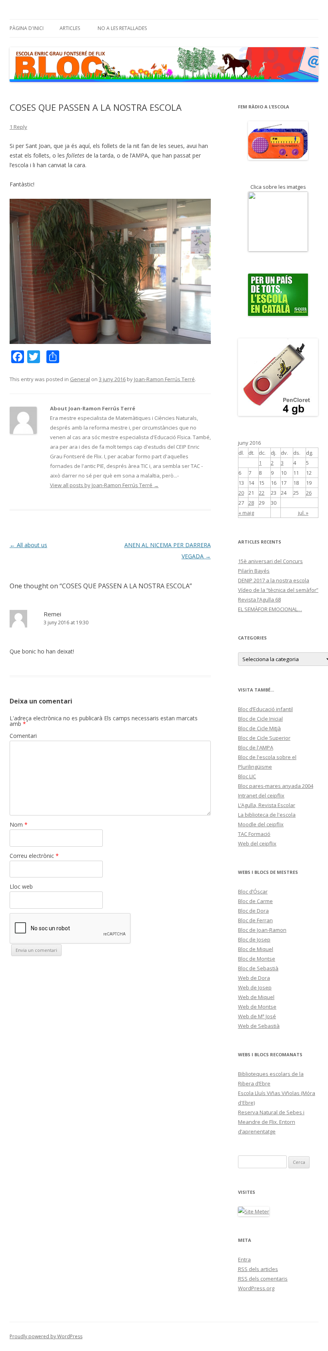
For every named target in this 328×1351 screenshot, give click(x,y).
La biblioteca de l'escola (267, 814)
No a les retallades (122, 28)
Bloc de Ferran (255, 920)
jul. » (303, 512)
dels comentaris (263, 1278)
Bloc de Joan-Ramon (262, 929)
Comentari (23, 735)
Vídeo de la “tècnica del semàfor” (278, 590)
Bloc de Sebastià (258, 968)
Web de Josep (255, 987)
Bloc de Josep (254, 939)
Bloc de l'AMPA (255, 747)
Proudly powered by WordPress (46, 1336)
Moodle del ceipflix (261, 824)
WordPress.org (256, 1288)
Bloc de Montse (256, 958)
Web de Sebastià (259, 1025)
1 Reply (18, 126)
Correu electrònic (34, 855)
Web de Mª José (257, 1016)
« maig (246, 512)
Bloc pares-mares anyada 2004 (275, 785)
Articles (70, 28)
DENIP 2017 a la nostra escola (273, 580)
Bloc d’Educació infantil (265, 709)
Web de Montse (257, 1006)
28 (251, 502)
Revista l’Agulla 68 (259, 599)
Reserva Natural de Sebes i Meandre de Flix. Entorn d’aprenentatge (271, 1122)
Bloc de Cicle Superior (264, 737)
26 (309, 492)
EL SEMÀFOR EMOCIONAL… (270, 609)
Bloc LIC (247, 776)
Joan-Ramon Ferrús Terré (164, 379)
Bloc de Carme (255, 901)
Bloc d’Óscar (253, 891)
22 (261, 492)
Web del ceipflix (257, 843)
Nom (19, 824)
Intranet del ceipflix (261, 795)
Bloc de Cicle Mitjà (259, 728)
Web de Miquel (256, 997)
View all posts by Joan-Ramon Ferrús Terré (104, 485)
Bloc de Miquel (255, 949)
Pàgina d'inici (27, 28)
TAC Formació (254, 833)
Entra (244, 1259)
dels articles (258, 1269)
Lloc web (21, 886)
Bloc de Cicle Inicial (260, 718)
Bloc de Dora (253, 910)
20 (241, 492)
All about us (28, 545)
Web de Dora (254, 977)
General (80, 379)
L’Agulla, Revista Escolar (266, 805)
